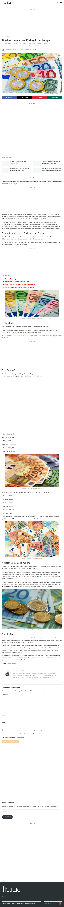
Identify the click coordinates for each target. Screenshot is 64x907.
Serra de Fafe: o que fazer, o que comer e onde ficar (20, 279)
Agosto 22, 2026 (14, 163)
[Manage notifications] (60, 903)
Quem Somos (20, 903)
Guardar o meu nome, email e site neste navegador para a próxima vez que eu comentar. (27, 730)
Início (3, 36)
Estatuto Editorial (6, 903)
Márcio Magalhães (11, 49)
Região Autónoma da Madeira (21, 336)
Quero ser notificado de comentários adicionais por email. (18, 734)
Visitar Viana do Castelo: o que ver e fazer (17, 281)
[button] (32, 73)
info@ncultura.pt (14, 896)
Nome (4, 715)
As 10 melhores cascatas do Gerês (18, 161)
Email (4, 722)
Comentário (5, 694)
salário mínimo (12, 663)
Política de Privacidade (30, 903)
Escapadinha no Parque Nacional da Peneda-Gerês (20, 284)
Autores (13, 903)
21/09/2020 (21, 49)
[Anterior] (30, 178)
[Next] (33, 178)
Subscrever (7, 817)
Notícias (8, 36)
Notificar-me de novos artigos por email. (14, 737)
